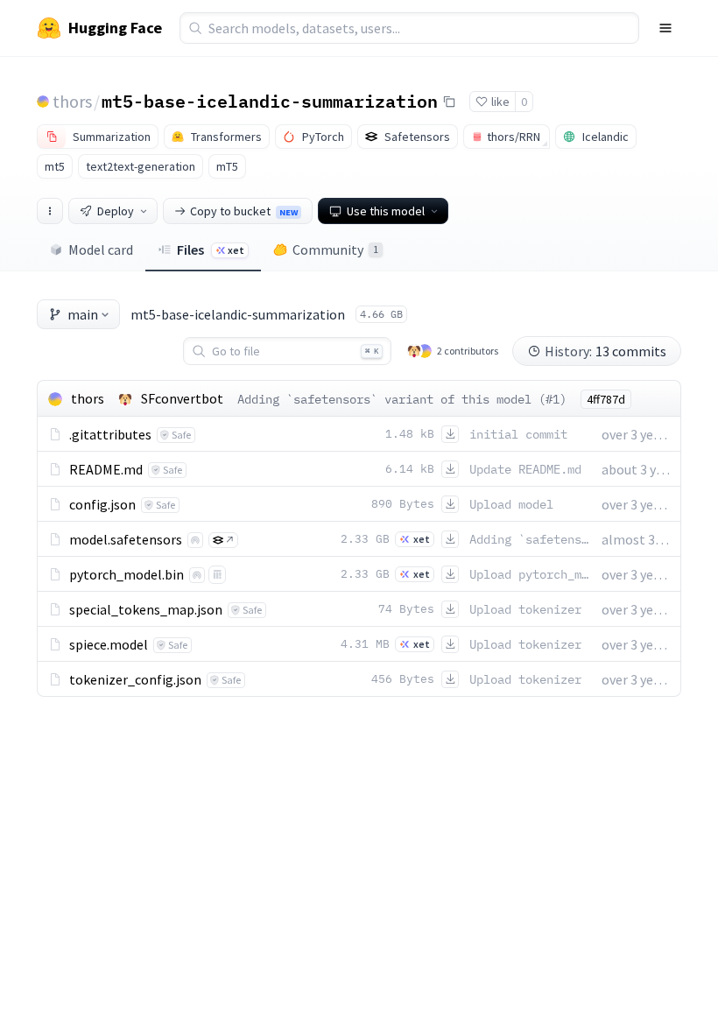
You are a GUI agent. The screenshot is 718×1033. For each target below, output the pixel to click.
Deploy (115, 211)
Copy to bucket (244, 211)
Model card (100, 249)
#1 (553, 399)
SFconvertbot (182, 398)
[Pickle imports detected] (217, 574)
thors (72, 101)
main (82, 314)
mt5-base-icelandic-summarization (270, 101)
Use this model (386, 211)
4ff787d (606, 399)
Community (335, 249)
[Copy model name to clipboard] (449, 101)
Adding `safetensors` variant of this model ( (391, 399)
